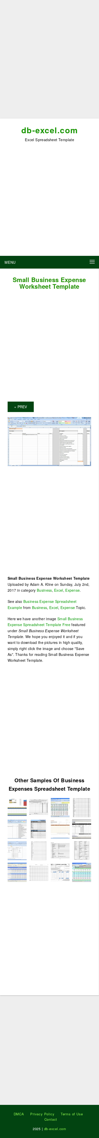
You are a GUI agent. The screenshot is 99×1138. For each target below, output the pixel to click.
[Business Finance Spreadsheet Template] (60, 807)
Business (44, 590)
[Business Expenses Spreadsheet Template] (38, 807)
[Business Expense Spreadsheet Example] (81, 828)
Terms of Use (72, 1113)
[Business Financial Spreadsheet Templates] (17, 807)
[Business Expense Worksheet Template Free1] (60, 850)
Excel (58, 590)
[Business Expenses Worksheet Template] (17, 850)
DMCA (19, 1113)
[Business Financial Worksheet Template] (60, 828)
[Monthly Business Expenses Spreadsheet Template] (81, 850)
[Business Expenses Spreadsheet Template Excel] (17, 871)
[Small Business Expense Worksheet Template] (49, 441)
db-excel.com (49, 130)
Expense (72, 590)
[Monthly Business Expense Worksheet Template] (38, 828)
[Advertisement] (49, 61)
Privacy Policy (42, 1113)
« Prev (20, 406)
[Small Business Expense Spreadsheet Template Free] (38, 850)
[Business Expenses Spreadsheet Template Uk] (81, 871)
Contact (50, 1119)
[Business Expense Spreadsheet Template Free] (81, 807)
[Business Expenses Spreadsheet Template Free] (60, 871)
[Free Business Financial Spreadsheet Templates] (38, 871)
